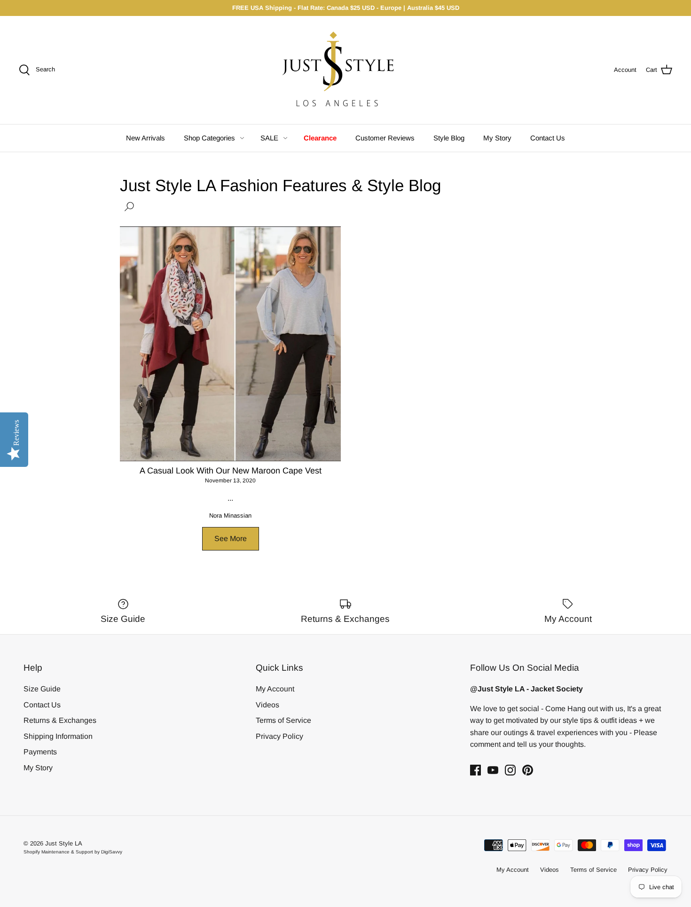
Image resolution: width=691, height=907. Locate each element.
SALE (269, 138)
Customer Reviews (385, 138)
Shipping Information (58, 736)
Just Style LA (63, 843)
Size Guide (42, 689)
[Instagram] (510, 770)
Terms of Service (283, 720)
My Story (497, 138)
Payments (40, 752)
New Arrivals (145, 138)
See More (230, 539)
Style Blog (448, 138)
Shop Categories (209, 138)
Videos (267, 705)
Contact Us (547, 138)
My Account (275, 689)
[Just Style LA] (345, 70)
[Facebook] (475, 770)
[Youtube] (492, 770)
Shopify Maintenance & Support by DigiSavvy (73, 851)
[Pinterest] (527, 770)
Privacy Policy (279, 736)
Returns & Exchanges (60, 720)
